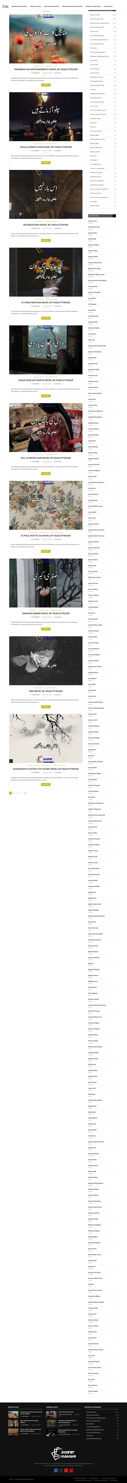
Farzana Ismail (93, 643)
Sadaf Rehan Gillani (95, 1100)
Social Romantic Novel (103, 19)
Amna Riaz (92, 399)
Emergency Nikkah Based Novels (103, 56)
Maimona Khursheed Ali (96, 815)
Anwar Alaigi (92, 453)
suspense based (103, 73)
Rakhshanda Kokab (95, 1047)
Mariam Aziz (92, 221)
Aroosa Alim (92, 476)
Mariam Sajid (92, 251)
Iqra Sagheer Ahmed (95, 761)
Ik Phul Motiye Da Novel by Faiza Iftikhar (46, 535)
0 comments (57, 73)
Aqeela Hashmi (93, 459)
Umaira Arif (92, 1314)
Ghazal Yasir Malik (94, 666)
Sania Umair (92, 1159)
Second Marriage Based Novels (72, 6)
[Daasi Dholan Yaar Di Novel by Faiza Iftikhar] (46, 349)
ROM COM (103, 156)
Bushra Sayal (93, 560)
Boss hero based (103, 151)
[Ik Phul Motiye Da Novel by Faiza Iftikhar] (46, 505)
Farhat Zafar (92, 637)
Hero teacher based (103, 131)
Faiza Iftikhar (36, 73)
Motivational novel (103, 176)
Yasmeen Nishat (94, 1361)
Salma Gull (92, 1148)
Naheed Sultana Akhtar (96, 916)
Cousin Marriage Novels (103, 35)
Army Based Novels (103, 164)
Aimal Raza (92, 334)
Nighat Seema (93, 975)
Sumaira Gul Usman (95, 1290)
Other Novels (108, 6)
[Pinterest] (71, 1470)
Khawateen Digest (103, 118)
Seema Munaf (93, 1165)
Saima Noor (92, 1124)
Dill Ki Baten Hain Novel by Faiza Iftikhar (46, 458)
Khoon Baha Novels (103, 98)
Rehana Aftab (93, 1059)
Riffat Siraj (92, 1064)
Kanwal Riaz (92, 767)
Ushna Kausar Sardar (95, 1350)
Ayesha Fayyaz (93, 524)
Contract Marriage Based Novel (103, 197)
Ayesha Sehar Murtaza (96, 536)
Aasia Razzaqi (93, 316)
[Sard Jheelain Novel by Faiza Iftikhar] (13, 1423)
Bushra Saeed (93, 554)
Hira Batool (92, 690)
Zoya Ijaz (91, 1379)
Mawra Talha (92, 833)
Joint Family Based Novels (103, 52)
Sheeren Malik (93, 1219)
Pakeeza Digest (103, 143)
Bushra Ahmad (93, 542)
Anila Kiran (92, 441)
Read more (45, 85)
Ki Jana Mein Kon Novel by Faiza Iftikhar (46, 302)
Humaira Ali (92, 714)
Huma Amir (92, 696)
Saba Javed (92, 1082)
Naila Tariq (92, 922)
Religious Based (103, 135)
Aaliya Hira (92, 310)
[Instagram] (61, 1470)
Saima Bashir (93, 1118)
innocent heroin (103, 69)
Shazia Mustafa (93, 1213)
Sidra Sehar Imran (94, 1254)
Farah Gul (91, 613)
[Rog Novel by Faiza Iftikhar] (46, 660)
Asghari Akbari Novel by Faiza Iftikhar (45, 613)
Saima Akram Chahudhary (97, 280)
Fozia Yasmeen (93, 660)
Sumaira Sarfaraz (94, 1272)
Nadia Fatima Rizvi (94, 904)
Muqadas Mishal (94, 886)
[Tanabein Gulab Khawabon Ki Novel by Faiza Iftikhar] (46, 38)
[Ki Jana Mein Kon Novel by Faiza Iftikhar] (46, 272)
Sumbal (91, 1284)
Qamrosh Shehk (93, 1029)
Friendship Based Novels (19, 6)
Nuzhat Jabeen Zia (95, 1017)
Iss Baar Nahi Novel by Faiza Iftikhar (45, 225)
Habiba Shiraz (93, 672)
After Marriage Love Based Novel (103, 23)
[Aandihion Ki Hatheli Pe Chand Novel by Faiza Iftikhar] (46, 738)
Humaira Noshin (94, 726)
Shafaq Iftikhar (93, 1189)
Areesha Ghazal (93, 464)
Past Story (103, 127)
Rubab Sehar (92, 1076)
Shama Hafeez (93, 1195)
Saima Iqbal (92, 1130)
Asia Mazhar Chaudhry (96, 482)
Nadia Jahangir (93, 910)
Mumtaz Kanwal (93, 874)
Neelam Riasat (93, 952)
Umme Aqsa (92, 1332)
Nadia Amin (92, 898)
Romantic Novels (35, 6)
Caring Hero (103, 48)
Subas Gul (91, 1266)
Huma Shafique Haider (96, 708)
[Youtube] (66, 1470)
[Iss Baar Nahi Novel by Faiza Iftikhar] (46, 194)
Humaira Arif (92, 720)
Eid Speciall (103, 122)
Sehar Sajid (92, 1171)
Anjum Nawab (93, 447)
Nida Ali (91, 963)
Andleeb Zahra (93, 423)
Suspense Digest (103, 205)
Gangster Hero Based (103, 172)
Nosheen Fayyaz (94, 1011)
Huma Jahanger (94, 738)
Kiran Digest (103, 160)
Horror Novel (103, 106)
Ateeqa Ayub (92, 286)
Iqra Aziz (91, 756)
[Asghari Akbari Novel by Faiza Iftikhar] (46, 582)
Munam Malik (92, 880)
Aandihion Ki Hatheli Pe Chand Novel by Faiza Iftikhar (46, 769)
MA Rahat (91, 797)
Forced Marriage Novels (103, 44)
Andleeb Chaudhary (95, 417)
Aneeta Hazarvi (93, 429)
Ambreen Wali (93, 381)
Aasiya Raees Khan (95, 262)
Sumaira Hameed (94, 292)
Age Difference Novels (103, 77)
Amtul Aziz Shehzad (95, 411)
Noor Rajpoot (92, 993)
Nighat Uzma (92, 981)
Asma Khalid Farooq (95, 506)
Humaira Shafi (93, 732)
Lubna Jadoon (93, 791)
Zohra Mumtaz (93, 1373)
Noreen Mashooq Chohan (97, 1005)
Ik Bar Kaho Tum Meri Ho (65, 1412)
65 (25, 793)
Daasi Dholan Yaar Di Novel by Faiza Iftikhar (46, 380)
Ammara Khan (93, 387)
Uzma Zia (91, 1355)
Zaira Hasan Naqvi (94, 1367)
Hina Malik (91, 298)
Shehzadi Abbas (94, 1231)
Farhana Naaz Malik (95, 625)
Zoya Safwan (92, 1385)
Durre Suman (93, 571)
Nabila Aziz (92, 892)
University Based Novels (93, 6)
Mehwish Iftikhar (94, 839)
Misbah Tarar (93, 856)
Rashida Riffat (93, 1053)
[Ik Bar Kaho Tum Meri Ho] (51, 1414)
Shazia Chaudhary (94, 1201)
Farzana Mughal (94, 655)
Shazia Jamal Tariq (95, 1207)
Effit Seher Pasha (94, 577)
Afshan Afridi (93, 257)
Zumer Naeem (93, 1391)
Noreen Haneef (93, 999)
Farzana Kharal (93, 649)
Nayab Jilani (92, 233)
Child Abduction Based (103, 185)
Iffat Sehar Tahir (94, 227)
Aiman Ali (91, 340)
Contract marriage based (103, 168)
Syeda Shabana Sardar (96, 1302)
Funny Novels (103, 64)
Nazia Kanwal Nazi (94, 940)
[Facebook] (120, 6)
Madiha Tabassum (94, 809)
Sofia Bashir (92, 1260)
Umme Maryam (93, 1344)
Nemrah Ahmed (93, 957)
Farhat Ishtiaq (93, 631)
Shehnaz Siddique (94, 1225)
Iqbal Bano (92, 750)
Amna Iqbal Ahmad (95, 393)
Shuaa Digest (103, 60)
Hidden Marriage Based (103, 180)
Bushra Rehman (94, 548)
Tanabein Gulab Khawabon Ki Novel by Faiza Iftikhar (46, 69)
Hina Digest (103, 201)
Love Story (103, 89)
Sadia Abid (92, 1112)
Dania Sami (92, 565)
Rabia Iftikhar (93, 1035)
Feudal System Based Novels (103, 114)
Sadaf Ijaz (91, 1094)
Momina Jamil (93, 862)
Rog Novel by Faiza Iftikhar (45, 691)
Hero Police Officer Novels (103, 110)
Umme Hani (92, 1338)
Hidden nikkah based (103, 147)
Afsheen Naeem (93, 328)
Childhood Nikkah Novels (103, 139)
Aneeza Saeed (93, 435)
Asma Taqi (92, 518)
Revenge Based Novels (103, 81)
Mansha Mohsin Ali (94, 821)
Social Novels (103, 31)
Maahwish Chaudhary (96, 803)
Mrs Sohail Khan (94, 868)
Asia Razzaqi (92, 500)
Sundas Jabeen (93, 245)
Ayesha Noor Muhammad (97, 346)
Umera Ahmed (93, 1320)
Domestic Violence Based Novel (103, 189)
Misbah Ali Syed (93, 845)
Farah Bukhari (93, 607)
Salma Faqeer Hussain (96, 1142)
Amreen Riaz (92, 405)
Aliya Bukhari (93, 363)
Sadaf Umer (92, 1106)
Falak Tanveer (93, 601)
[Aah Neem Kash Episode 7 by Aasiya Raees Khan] (51, 1423)
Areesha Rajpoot (94, 470)
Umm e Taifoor (93, 1326)
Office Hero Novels (103, 193)
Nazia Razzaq (93, 946)
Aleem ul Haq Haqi (94, 352)
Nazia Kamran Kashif (95, 934)
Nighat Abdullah (94, 969)
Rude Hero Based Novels (52, 6)
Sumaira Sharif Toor (95, 1278)
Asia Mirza (92, 488)
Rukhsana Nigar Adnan (96, 274)
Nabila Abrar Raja (94, 268)
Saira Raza (92, 1136)
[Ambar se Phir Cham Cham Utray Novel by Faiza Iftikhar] (13, 1432)
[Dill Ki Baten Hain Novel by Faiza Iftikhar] (46, 427)
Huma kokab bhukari (95, 702)
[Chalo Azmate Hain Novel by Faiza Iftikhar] (46, 116)
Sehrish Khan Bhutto (95, 1183)
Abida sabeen (93, 322)
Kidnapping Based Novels (103, 93)
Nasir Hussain (93, 928)
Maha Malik (92, 239)
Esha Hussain (93, 583)
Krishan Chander (94, 785)
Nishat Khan (92, 987)
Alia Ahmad (92, 358)
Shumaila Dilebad (94, 1243)
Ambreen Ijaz (93, 375)
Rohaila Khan (92, 1070)
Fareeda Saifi (93, 619)
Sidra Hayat (92, 1249)
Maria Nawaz (92, 827)
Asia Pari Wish (93, 494)
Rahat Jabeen (93, 1041)
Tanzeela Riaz (93, 1308)
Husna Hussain (93, 744)
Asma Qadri (92, 512)
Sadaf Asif (92, 1088)
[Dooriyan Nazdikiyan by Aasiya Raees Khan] (51, 1432)
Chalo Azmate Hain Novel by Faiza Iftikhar (46, 147)
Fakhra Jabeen (93, 595)
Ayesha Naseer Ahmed (96, 530)
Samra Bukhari (93, 1154)
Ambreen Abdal (93, 369)
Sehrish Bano (93, 1177)
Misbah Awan (93, 851)
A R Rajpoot (92, 304)
